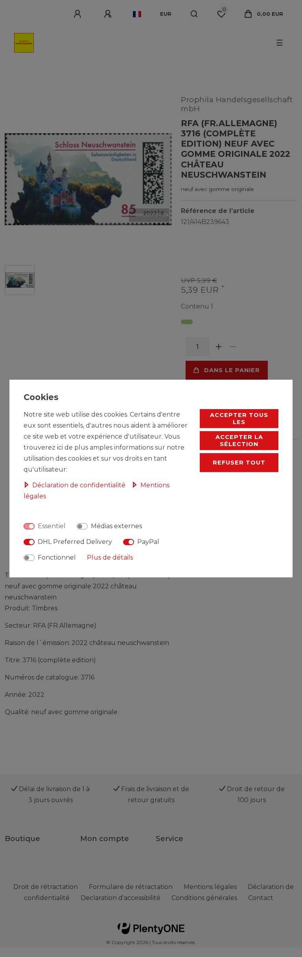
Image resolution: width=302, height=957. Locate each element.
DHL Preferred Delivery (75, 542)
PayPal (148, 542)
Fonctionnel (57, 557)
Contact (260, 898)
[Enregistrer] (108, 14)
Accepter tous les (239, 418)
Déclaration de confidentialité (79, 485)
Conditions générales (204, 898)
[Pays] (137, 14)
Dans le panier (232, 370)
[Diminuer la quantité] (233, 346)
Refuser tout (239, 462)
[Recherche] (194, 14)
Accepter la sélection (239, 440)
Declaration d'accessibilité (120, 898)
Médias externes (116, 526)
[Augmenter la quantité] (219, 346)
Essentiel (52, 526)
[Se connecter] (78, 14)
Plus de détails (110, 557)
